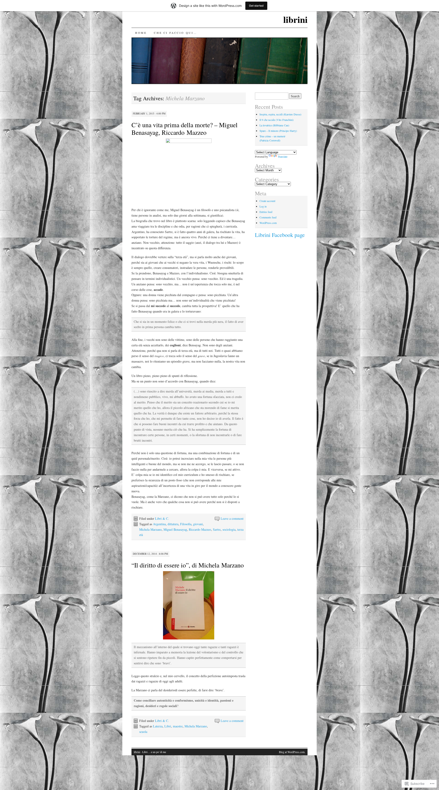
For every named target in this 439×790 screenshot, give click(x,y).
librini (295, 19)
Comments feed (268, 217)
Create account (267, 201)
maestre (178, 726)
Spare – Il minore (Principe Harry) (278, 131)
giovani (198, 524)
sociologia (229, 529)
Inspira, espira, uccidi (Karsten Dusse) (280, 114)
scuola (143, 731)
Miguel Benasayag (175, 529)
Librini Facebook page (280, 235)
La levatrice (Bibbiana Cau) (274, 125)
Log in (263, 206)
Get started (256, 5)
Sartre (217, 529)
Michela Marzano (150, 529)
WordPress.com (268, 223)
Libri (167, 726)
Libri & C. (162, 518)
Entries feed (266, 212)
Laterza (158, 726)
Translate (282, 156)
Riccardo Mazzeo (200, 529)
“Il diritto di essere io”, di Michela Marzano (187, 565)
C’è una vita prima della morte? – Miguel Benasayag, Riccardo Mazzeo (184, 128)
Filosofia (185, 524)
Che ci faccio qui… (175, 32)
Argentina (159, 524)
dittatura (173, 524)
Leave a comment (232, 518)
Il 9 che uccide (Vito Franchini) (277, 120)
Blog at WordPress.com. (292, 752)
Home (141, 32)
